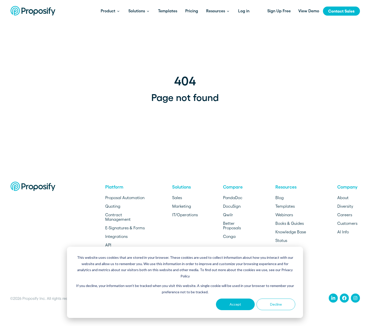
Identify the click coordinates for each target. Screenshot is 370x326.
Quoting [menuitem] (112, 206)
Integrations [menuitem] (116, 236)
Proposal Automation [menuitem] (124, 197)
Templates (167, 11)
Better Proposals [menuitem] (232, 225)
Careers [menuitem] (344, 214)
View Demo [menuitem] (308, 11)
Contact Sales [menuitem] (341, 11)
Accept (235, 304)
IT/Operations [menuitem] (185, 214)
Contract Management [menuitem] (118, 217)
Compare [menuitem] (233, 187)
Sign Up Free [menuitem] (279, 11)
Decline (276, 304)
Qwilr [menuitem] (228, 214)
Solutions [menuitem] (181, 187)
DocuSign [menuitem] (232, 206)
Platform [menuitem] (114, 187)
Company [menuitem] (347, 187)
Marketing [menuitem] (181, 206)
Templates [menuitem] (285, 206)
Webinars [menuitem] (284, 214)
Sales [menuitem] (177, 197)
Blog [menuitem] (279, 197)
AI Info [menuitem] (343, 232)
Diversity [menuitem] (345, 206)
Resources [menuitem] (286, 187)
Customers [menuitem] (347, 223)
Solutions (137, 11)
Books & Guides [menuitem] (289, 223)
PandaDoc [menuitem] (232, 197)
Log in (243, 11)
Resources (216, 11)
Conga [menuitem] (229, 236)
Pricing (191, 11)
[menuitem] (333, 298)
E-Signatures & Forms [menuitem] (125, 228)
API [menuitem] (108, 245)
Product (108, 11)
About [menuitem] (343, 197)
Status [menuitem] (281, 240)
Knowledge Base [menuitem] (290, 232)
